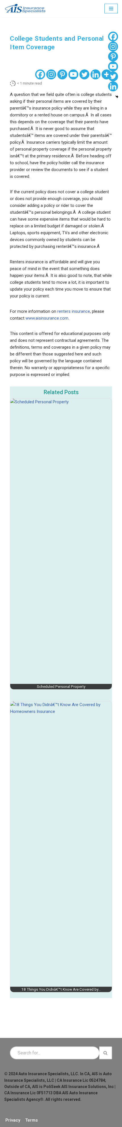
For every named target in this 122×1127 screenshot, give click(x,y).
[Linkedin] (95, 74)
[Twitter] (84, 74)
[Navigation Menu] (111, 8)
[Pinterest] (62, 74)
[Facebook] (40, 74)
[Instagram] (51, 74)
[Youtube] (73, 74)
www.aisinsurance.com (47, 318)
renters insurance (73, 311)
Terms (31, 1120)
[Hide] (117, 96)
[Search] (105, 1052)
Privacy (12, 1120)
